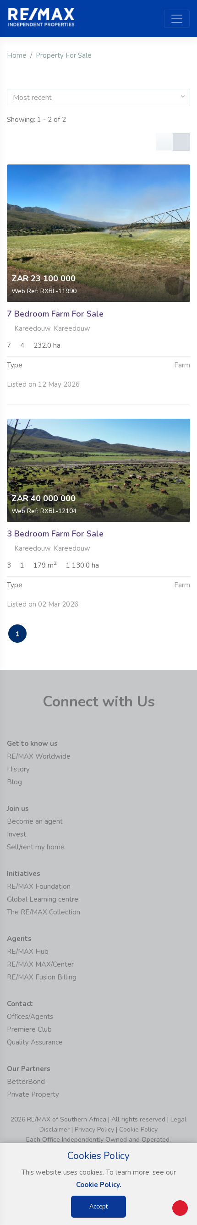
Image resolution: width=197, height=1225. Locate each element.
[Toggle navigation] (177, 19)
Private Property (33, 1094)
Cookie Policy (138, 1129)
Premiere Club (29, 1029)
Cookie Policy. (98, 1184)
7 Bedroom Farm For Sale (55, 313)
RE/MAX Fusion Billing (42, 977)
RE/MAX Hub (28, 951)
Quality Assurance (35, 1042)
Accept (98, 1207)
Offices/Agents (30, 1016)
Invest (16, 834)
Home (17, 55)
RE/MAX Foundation (39, 886)
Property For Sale (64, 55)
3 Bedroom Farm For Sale (55, 533)
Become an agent (35, 821)
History (18, 769)
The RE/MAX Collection (43, 912)
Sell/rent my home (36, 847)
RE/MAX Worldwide (39, 756)
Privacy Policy (94, 1129)
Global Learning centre (42, 899)
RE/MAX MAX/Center (40, 964)
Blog (14, 782)
